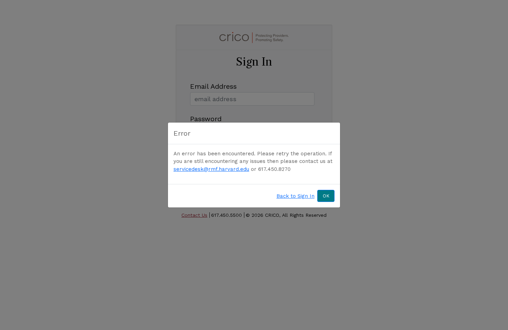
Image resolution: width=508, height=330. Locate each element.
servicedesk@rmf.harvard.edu (211, 169)
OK (326, 195)
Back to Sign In (295, 196)
